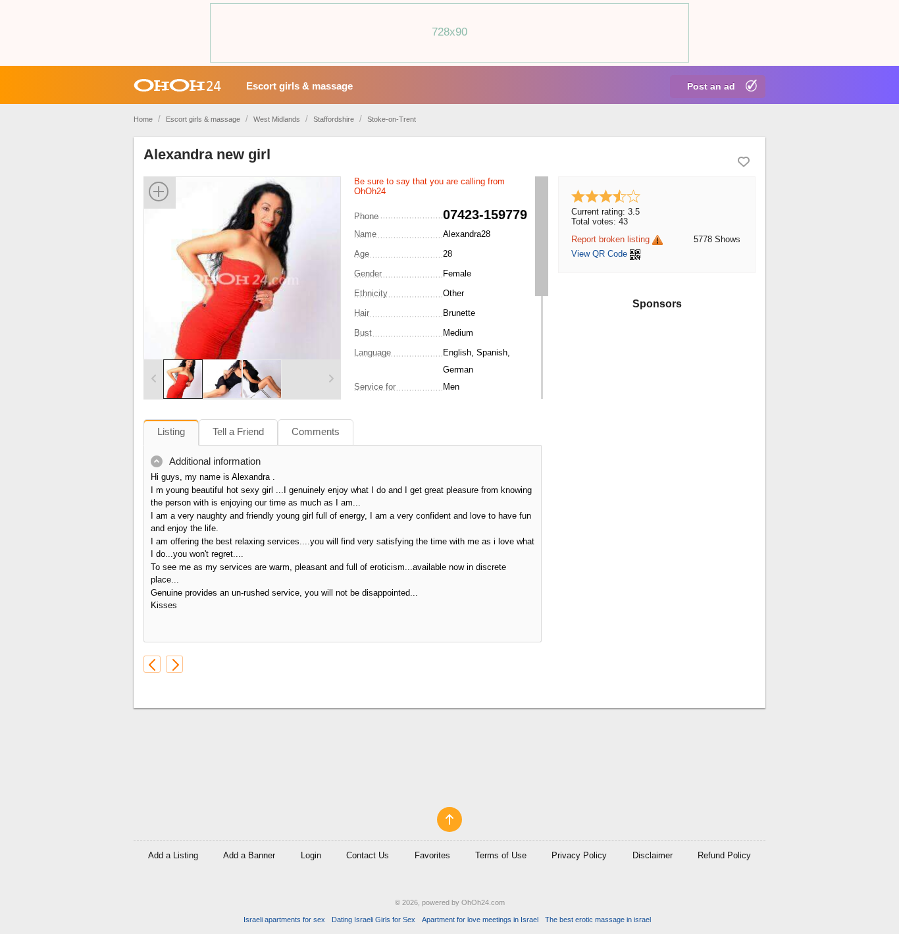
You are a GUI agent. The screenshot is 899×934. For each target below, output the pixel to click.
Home (143, 119)
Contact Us (367, 855)
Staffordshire (333, 119)
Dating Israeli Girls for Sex (373, 919)
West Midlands (276, 119)
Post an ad (711, 86)
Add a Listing (173, 855)
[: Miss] (174, 664)
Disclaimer (652, 855)
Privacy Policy (579, 855)
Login (311, 855)
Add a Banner (249, 855)
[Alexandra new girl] (242, 278)
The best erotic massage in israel (598, 919)
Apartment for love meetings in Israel (480, 919)
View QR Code (599, 254)
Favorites (432, 855)
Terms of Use (501, 855)
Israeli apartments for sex (284, 919)
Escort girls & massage (299, 85)
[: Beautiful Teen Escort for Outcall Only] (152, 664)
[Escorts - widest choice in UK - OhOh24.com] (177, 85)
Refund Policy (724, 855)
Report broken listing (610, 239)
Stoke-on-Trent (391, 119)
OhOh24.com (483, 902)
